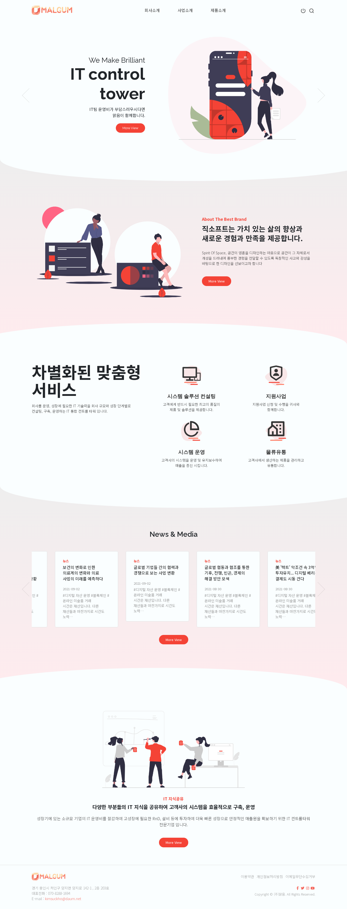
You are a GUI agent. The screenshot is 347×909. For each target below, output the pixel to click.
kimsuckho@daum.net (63, 898)
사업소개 (185, 10)
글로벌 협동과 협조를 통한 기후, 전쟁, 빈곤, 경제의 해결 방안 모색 (207, 573)
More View (130, 128)
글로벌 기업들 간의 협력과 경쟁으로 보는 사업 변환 (136, 570)
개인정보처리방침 (270, 876)
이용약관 (247, 876)
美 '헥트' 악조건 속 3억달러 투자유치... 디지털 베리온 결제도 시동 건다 (279, 573)
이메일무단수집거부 (300, 876)
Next (321, 95)
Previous (25, 95)
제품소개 (218, 10)
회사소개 (152, 10)
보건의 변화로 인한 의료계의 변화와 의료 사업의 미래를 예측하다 (63, 573)
